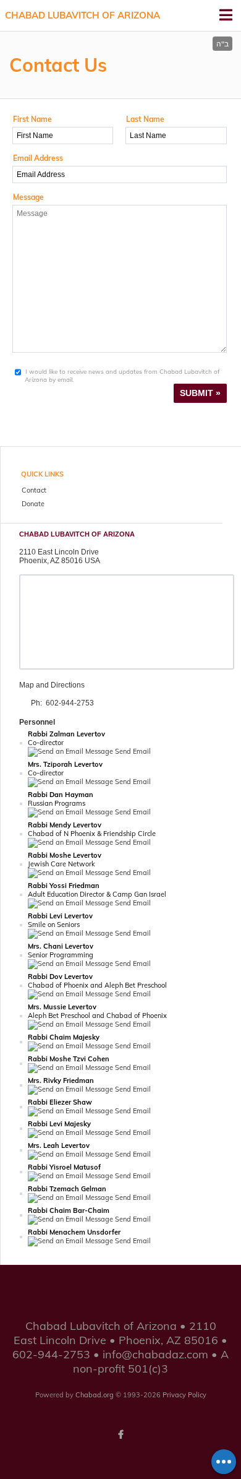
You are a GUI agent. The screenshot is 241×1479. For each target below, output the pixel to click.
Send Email (132, 751)
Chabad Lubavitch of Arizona (82, 15)
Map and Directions (52, 685)
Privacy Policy (184, 1395)
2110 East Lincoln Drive (59, 552)
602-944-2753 (70, 703)
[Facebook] (120, 1434)
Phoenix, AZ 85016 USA (59, 560)
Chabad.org (94, 1395)
